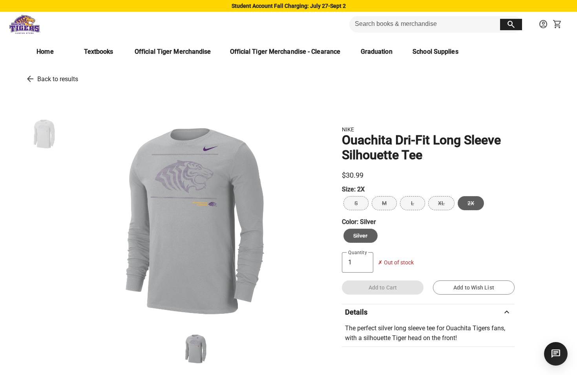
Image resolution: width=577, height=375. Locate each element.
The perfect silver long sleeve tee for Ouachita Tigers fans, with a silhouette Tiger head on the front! (425, 333)
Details (428, 312)
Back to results (57, 79)
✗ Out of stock (396, 262)
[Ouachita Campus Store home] (24, 24)
